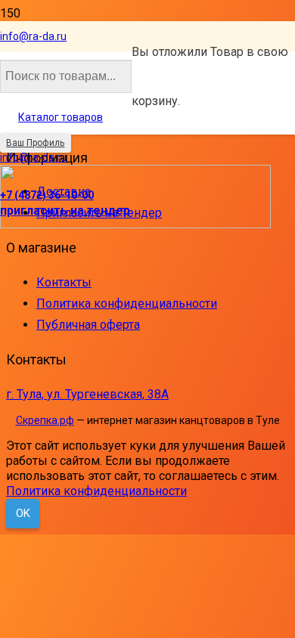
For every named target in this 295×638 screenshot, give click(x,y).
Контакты (64, 282)
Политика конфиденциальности (126, 303)
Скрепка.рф (45, 420)
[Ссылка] (135, 224)
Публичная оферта (88, 324)
